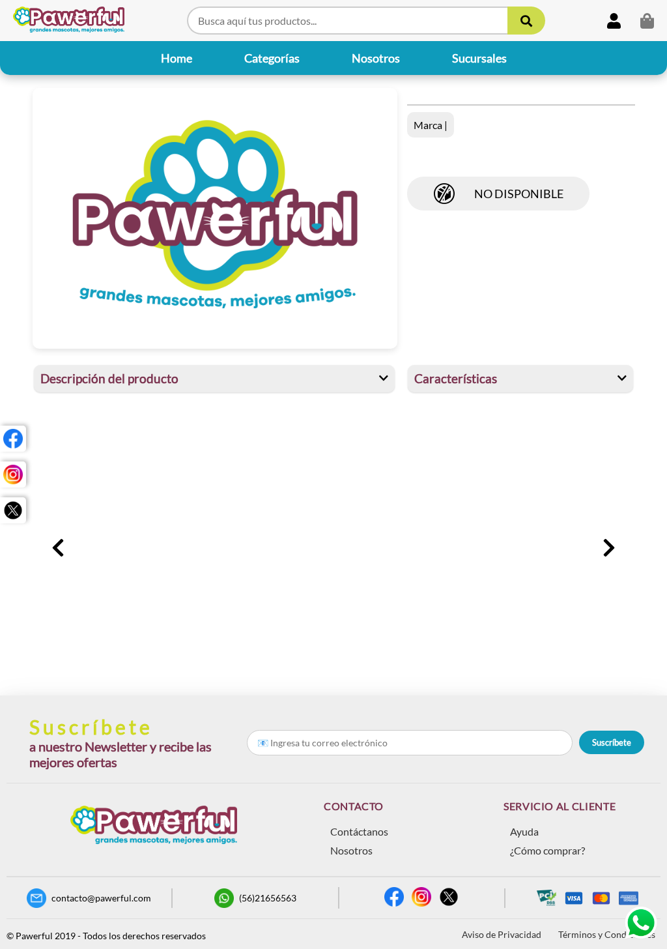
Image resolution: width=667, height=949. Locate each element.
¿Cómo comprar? (547, 850)
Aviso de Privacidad (501, 934)
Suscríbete (611, 742)
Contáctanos (359, 831)
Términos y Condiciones (606, 934)
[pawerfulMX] (13, 439)
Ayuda (524, 831)
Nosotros (351, 850)
